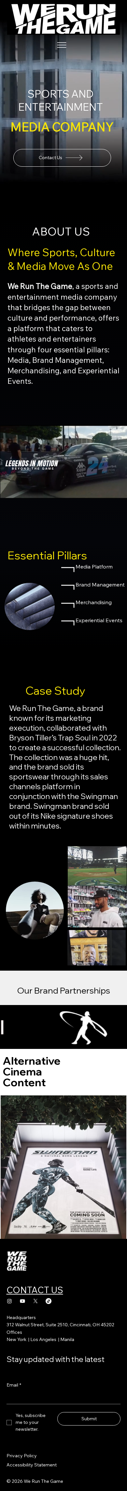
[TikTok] (48, 1301)
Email (14, 1385)
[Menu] (62, 45)
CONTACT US (35, 1289)
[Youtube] (22, 1301)
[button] (116, 490)
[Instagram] (9, 1301)
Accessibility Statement (32, 1465)
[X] (35, 1301)
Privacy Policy (22, 1456)
